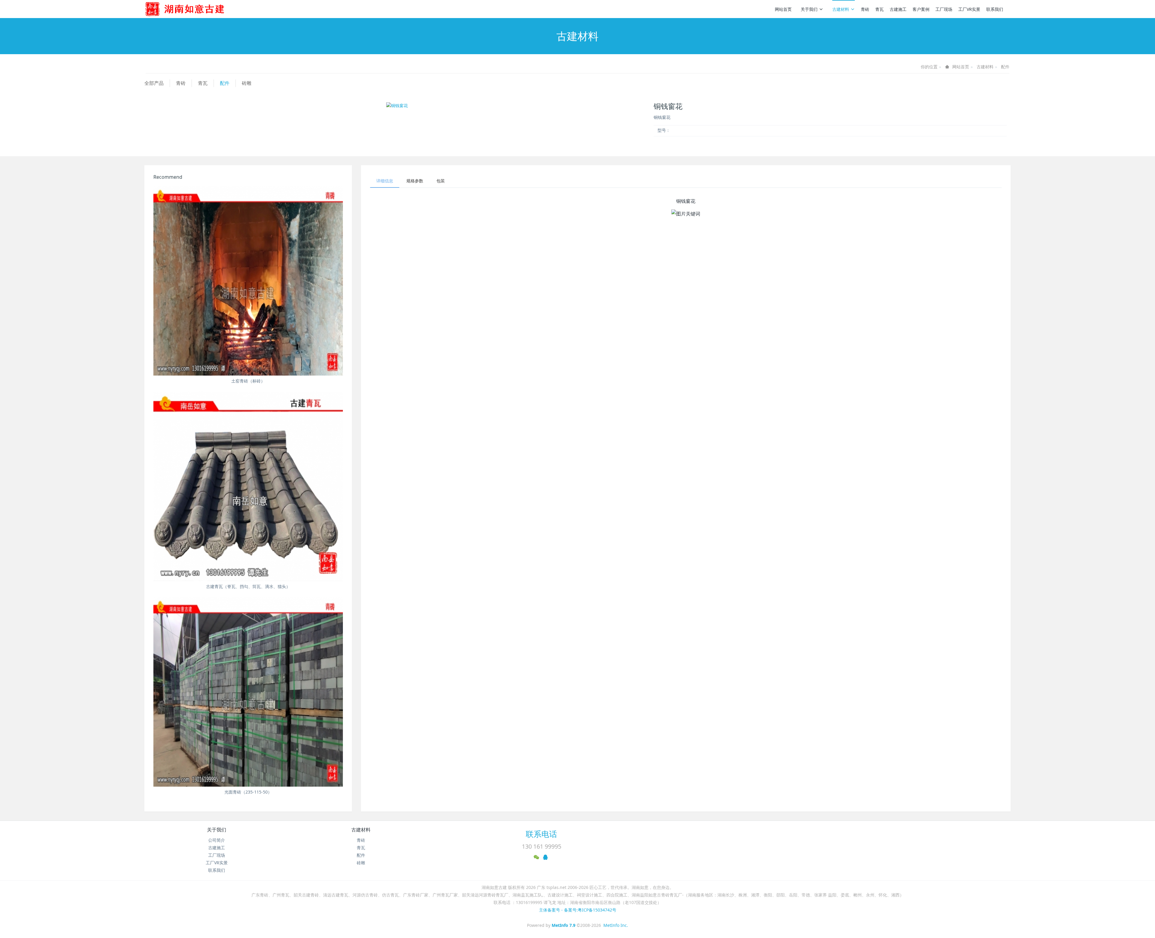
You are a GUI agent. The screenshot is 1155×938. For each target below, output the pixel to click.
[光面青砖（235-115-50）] (248, 692)
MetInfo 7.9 (563, 925)
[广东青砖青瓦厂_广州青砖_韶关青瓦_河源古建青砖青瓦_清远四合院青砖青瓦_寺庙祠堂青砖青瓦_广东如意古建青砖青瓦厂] (194, 9)
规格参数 (414, 181)
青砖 (865, 9)
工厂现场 (943, 9)
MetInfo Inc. (615, 925)
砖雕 (246, 83)
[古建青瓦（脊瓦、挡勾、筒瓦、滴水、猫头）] (248, 486)
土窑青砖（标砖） (248, 381)
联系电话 (541, 833)
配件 (1005, 67)
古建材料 (840, 9)
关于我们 (809, 9)
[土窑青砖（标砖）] (248, 281)
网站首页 (783, 9)
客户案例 (921, 9)
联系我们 (994, 9)
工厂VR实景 (969, 9)
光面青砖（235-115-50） (248, 792)
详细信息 (384, 181)
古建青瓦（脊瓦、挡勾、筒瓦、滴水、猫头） (248, 586)
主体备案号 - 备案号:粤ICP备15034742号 (577, 910)
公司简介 (216, 840)
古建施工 (898, 9)
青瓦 (879, 9)
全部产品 (154, 83)
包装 (440, 181)
